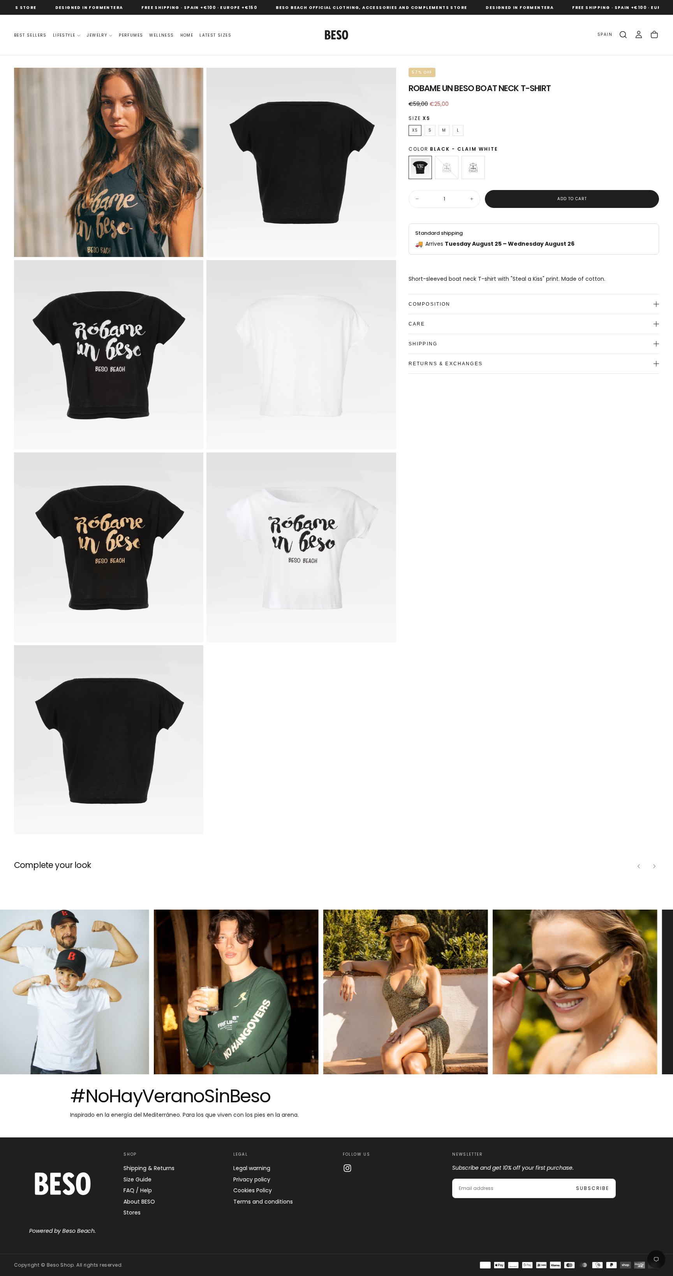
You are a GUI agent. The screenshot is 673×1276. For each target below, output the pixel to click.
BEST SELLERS (30, 35)
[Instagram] (347, 1168)
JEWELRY (97, 35)
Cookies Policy (252, 1190)
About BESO (139, 1202)
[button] (604, 35)
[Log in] (638, 34)
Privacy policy (251, 1179)
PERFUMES (131, 35)
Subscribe (592, 1188)
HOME (187, 35)
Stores (132, 1212)
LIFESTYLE (64, 35)
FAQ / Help (137, 1190)
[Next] (654, 866)
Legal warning (251, 1168)
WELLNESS (161, 35)
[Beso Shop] (62, 1183)
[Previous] (638, 866)
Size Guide (137, 1179)
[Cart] (654, 34)
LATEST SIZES (215, 35)
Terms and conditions (263, 1202)
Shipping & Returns (148, 1168)
